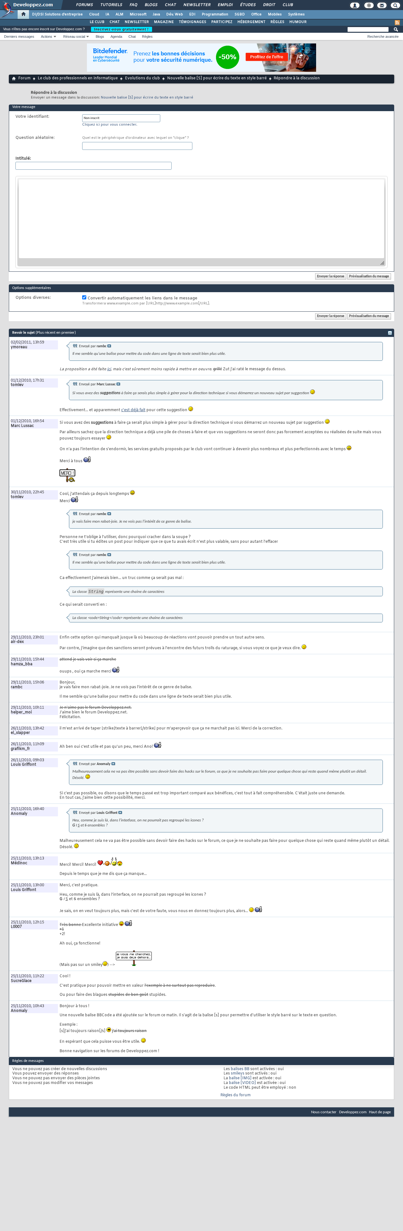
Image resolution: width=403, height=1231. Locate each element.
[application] (201, 222)
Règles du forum (235, 1095)
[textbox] (201, 218)
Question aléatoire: (34, 137)
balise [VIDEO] (242, 1083)
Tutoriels (110, 5)
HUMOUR (298, 22)
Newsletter (197, 5)
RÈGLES (277, 22)
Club (287, 5)
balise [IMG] (240, 1078)
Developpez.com (352, 1112)
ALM (119, 14)
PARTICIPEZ (221, 22)
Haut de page (380, 1112)
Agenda (116, 36)
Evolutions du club (142, 78)
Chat (170, 5)
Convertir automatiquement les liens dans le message (141, 298)
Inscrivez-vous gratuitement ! (121, 29)
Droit (268, 5)
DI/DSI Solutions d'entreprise (57, 14)
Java (156, 14)
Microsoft (138, 14)
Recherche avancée (383, 36)
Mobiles (275, 14)
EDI (192, 14)
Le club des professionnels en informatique (78, 78)
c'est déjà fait (133, 410)
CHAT (115, 22)
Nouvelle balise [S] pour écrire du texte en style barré (217, 78)
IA (107, 14)
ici (109, 369)
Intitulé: (23, 158)
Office (256, 14)
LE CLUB (97, 22)
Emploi (225, 5)
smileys (237, 1073)
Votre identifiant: (32, 116)
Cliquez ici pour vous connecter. (109, 124)
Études (247, 5)
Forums (84, 5)
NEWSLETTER (137, 22)
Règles (147, 36)
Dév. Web (174, 14)
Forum (24, 78)
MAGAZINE (164, 22)
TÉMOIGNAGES (192, 22)
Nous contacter (324, 1112)
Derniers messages (19, 36)
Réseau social (74, 36)
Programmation (215, 14)
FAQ (133, 5)
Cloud (94, 14)
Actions (46, 36)
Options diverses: (33, 297)
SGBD (240, 14)
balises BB (240, 1069)
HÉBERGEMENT (251, 22)
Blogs (151, 5)
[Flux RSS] (397, 22)
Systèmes (296, 14)
